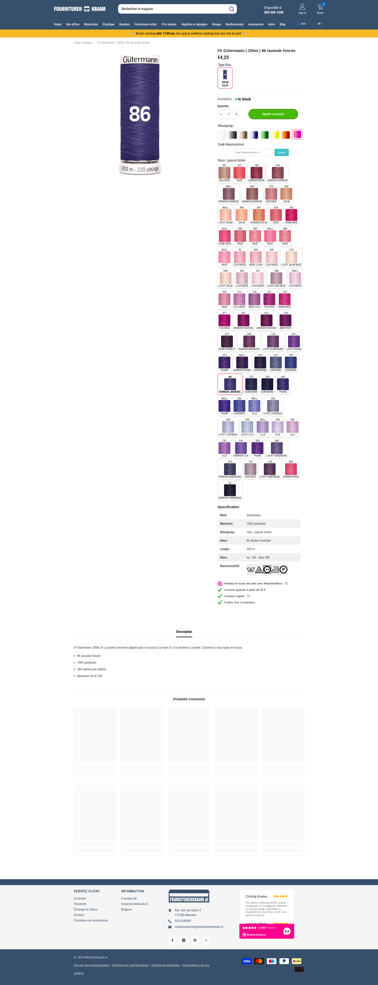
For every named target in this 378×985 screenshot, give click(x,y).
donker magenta (249, 341)
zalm (286, 194)
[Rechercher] (177, 9)
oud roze (224, 173)
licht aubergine (273, 341)
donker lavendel (230, 384)
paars (224, 362)
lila (254, 406)
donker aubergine (230, 469)
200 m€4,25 (225, 84)
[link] (301, 23)
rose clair (255, 257)
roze (239, 173)
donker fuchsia (243, 320)
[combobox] (172, 9)
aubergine (260, 362)
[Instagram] (184, 940)
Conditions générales (165, 965)
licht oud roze (276, 278)
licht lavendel (273, 406)
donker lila (240, 448)
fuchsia (269, 299)
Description (184, 632)
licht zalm (226, 215)
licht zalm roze (291, 257)
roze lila (254, 299)
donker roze (291, 469)
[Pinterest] (195, 940)
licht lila (247, 427)
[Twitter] (206, 940)
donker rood (256, 173)
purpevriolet (227, 341)
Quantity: (223, 106)
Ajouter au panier (273, 114)
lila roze (239, 299)
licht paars (293, 341)
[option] (140, 114)
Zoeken (281, 152)
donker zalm (259, 215)
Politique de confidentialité (130, 965)
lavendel (276, 362)
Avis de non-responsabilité (91, 965)
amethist (285, 320)
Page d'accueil (83, 43)
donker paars (242, 362)
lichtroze (239, 257)
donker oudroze (278, 173)
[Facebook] (172, 940)
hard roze (291, 215)
